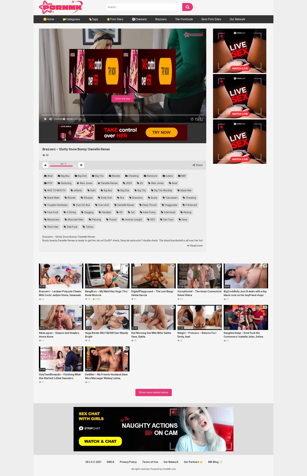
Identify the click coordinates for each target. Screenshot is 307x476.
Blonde (116, 175)
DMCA (110, 462)
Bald (92, 190)
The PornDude (184, 19)
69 (141, 183)
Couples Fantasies (57, 205)
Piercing (96, 219)
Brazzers (161, 19)
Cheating (133, 175)
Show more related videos (153, 392)
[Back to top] (295, 465)
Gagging (88, 212)
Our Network (237, 19)
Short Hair (52, 226)
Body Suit (106, 197)
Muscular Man (75, 219)
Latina (169, 175)
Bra (122, 197)
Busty (153, 197)
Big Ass (65, 175)
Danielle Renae (109, 183)
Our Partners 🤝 (193, 462)
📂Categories (71, 19)
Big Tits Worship (163, 190)
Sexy (184, 219)
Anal (50, 175)
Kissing (187, 212)
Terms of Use (150, 462)
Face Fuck (52, 212)
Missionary (53, 219)
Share (199, 165)
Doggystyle (170, 205)
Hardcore (152, 175)
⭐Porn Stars (115, 19)
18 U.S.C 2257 (93, 462)
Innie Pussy (149, 212)
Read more (196, 245)
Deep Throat (149, 205)
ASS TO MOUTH (56, 190)
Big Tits (99, 175)
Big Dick (82, 175)
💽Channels (139, 19)
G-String (71, 212)
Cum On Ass (83, 205)
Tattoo (89, 226)
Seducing (65, 183)
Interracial (169, 212)
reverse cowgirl (133, 219)
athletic (77, 190)
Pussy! (113, 219)
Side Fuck (71, 226)
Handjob (106, 212)
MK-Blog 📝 (215, 462)
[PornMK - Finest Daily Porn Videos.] (61, 7)
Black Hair (186, 190)
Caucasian (171, 197)
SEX (152, 219)
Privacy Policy (128, 462)
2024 (128, 183)
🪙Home (48, 19)
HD (121, 212)
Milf (183, 175)
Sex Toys (168, 219)
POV (49, 183)
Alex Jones (85, 183)
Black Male (53, 197)
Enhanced (191, 205)
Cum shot (103, 205)
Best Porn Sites (211, 19)
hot (132, 212)
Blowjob (88, 197)
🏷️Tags (93, 19)
